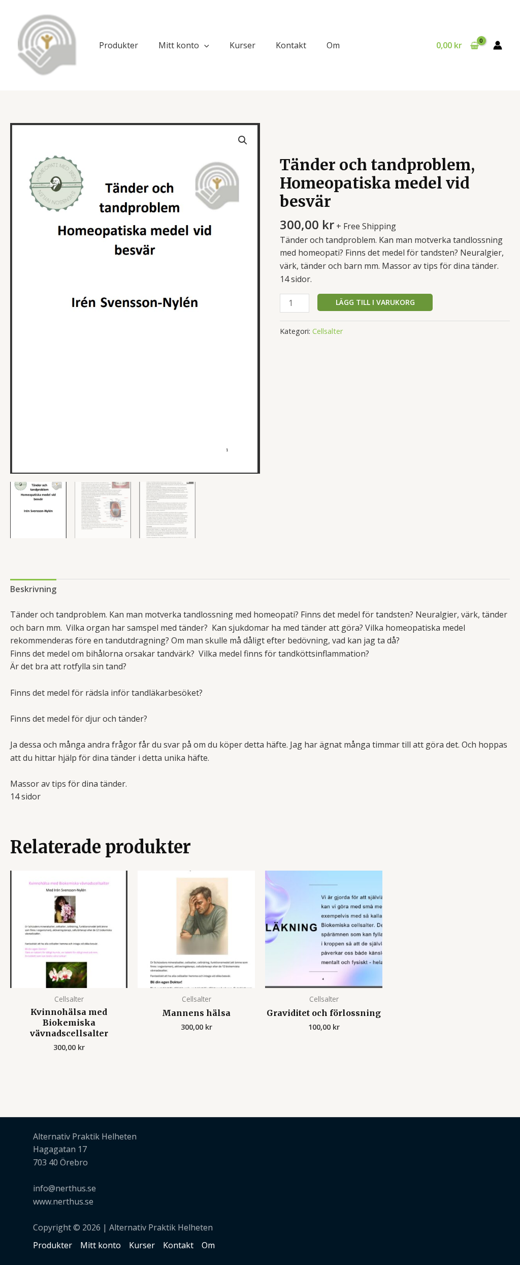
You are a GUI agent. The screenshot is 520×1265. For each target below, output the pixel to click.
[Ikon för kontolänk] (497, 45)
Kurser (242, 45)
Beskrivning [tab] (33, 589)
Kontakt (291, 45)
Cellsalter (327, 331)
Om (333, 45)
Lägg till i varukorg (375, 302)
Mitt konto (178, 45)
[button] (204, 45)
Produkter (118, 45)
